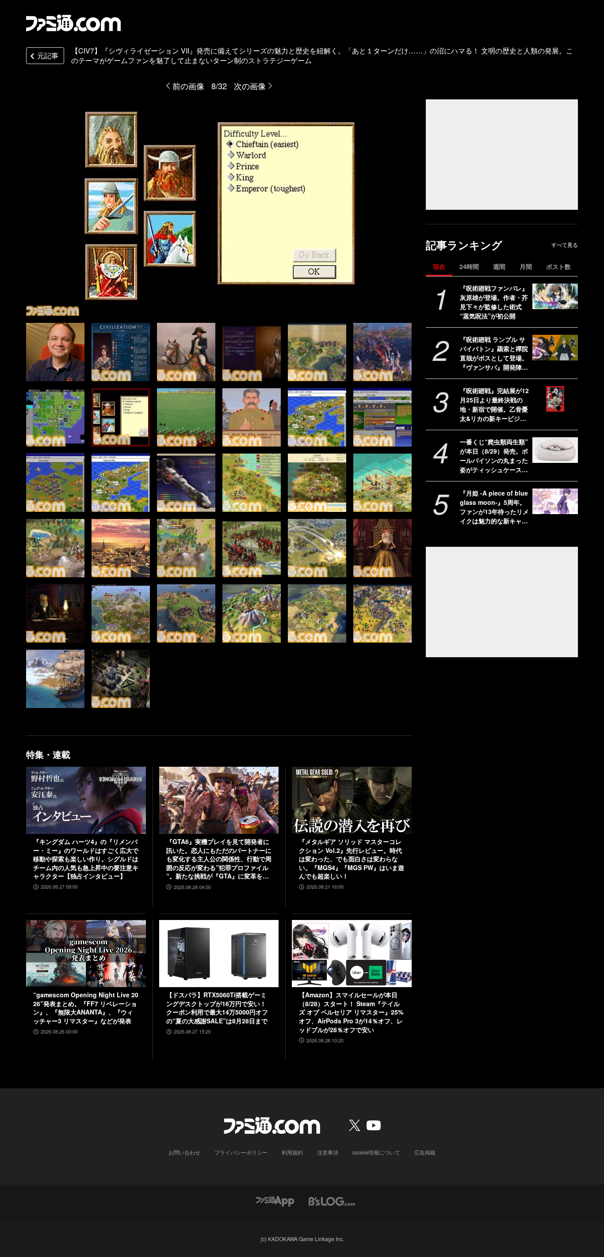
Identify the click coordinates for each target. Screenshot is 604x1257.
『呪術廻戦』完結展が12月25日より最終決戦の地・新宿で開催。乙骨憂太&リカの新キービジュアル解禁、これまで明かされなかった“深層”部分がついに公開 (494, 404)
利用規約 (292, 1152)
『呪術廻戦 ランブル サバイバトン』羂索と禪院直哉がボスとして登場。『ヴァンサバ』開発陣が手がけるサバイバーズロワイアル (494, 353)
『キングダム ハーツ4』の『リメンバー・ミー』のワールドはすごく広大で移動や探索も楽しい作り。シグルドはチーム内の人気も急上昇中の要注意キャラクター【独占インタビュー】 (85, 858)
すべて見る (564, 245)
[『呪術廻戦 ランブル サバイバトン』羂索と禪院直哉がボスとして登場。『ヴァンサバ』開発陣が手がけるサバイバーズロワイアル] (555, 347)
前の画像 (188, 85)
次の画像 (250, 85)
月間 (526, 266)
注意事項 (327, 1152)
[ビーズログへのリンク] (332, 1200)
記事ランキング (464, 245)
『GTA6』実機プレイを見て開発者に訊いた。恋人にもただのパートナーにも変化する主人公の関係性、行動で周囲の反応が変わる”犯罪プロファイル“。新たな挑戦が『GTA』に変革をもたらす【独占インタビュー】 (218, 859)
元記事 (47, 55)
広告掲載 (425, 1152)
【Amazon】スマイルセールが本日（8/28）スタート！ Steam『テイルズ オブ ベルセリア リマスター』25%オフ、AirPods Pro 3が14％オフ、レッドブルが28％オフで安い (351, 1012)
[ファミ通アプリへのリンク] (275, 1200)
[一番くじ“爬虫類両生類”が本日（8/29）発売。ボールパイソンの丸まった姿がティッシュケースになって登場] (555, 450)
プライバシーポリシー (241, 1152)
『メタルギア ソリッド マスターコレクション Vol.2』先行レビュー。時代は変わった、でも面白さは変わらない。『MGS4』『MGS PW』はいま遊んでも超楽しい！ (351, 858)
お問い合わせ (184, 1152)
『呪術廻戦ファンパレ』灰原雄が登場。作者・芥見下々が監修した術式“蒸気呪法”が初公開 (494, 302)
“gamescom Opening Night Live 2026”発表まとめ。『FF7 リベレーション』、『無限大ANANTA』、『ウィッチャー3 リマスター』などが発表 (85, 1008)
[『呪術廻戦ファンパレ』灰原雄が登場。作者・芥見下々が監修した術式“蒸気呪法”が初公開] (555, 296)
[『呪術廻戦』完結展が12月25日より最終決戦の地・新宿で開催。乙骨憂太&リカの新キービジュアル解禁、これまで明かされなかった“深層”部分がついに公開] (555, 399)
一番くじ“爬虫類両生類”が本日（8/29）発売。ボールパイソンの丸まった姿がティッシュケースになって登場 (494, 455)
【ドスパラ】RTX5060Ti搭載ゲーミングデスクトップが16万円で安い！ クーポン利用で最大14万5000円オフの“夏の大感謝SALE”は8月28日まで (217, 1008)
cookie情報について (376, 1152)
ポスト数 (558, 266)
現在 (439, 266)
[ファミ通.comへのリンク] (73, 23)
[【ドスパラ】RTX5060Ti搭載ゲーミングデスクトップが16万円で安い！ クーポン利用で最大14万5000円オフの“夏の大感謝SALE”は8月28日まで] (219, 953)
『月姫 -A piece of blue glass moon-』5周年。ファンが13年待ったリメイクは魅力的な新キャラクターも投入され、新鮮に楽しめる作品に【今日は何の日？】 (494, 507)
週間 (499, 266)
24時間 (469, 266)
